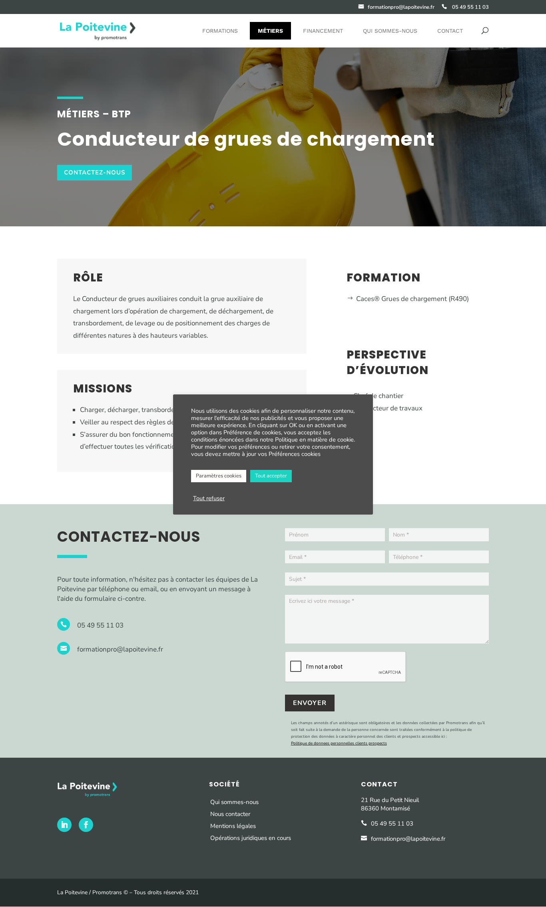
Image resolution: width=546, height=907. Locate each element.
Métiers (270, 31)
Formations (220, 31)
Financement (323, 31)
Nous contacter (230, 814)
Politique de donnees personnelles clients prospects (339, 743)
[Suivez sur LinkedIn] (64, 825)
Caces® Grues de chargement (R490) (412, 298)
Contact (450, 31)
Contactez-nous (94, 172)
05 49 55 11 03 (100, 625)
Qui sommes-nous (390, 31)
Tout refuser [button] (209, 498)
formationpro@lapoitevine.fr (120, 649)
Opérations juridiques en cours (251, 838)
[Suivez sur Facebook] (86, 825)
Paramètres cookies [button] (218, 475)
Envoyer (310, 703)
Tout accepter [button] (271, 475)
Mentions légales (233, 826)
